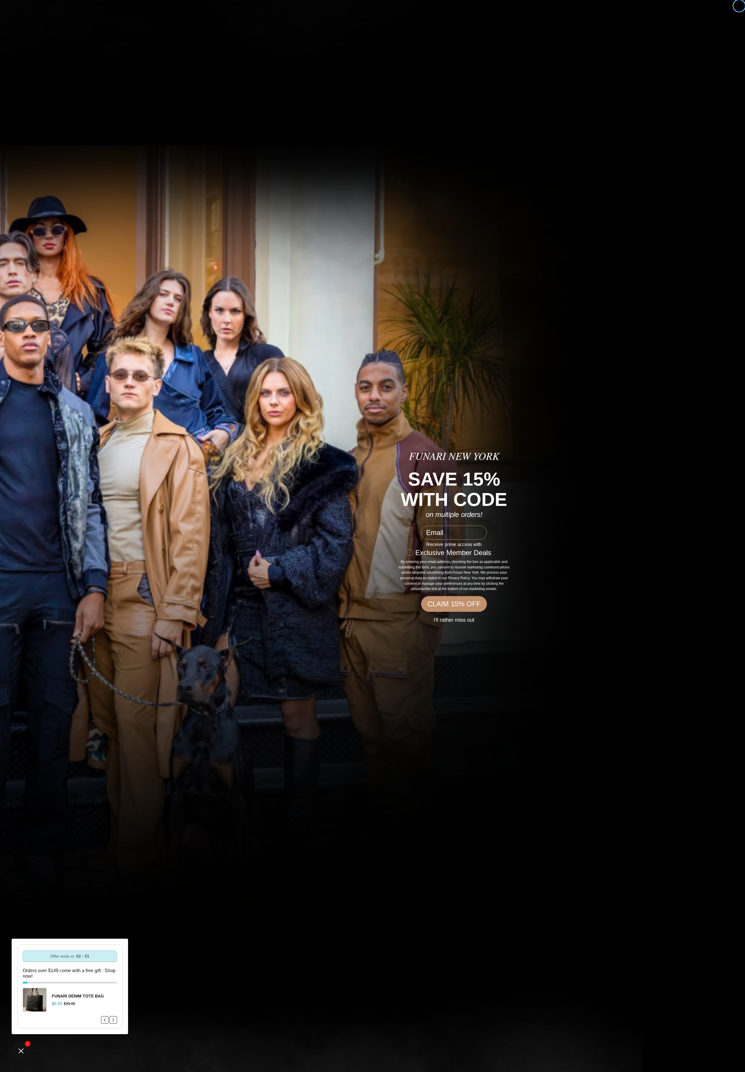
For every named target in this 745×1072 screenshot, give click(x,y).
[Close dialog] (739, 6)
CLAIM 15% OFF (454, 604)
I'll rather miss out (454, 620)
